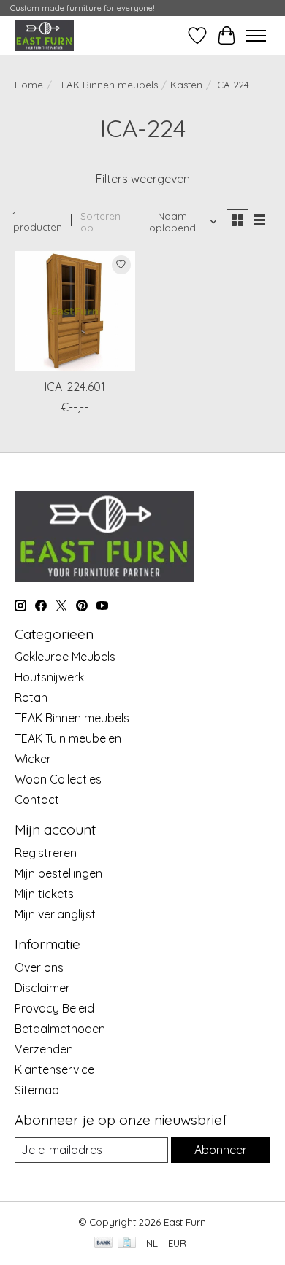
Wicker (33, 758)
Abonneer (220, 1149)
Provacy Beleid (54, 1008)
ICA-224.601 (75, 386)
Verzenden (44, 1049)
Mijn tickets (44, 893)
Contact (37, 799)
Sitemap (37, 1090)
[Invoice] (127, 1243)
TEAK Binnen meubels (107, 84)
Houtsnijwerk (49, 677)
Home (29, 84)
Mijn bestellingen (58, 873)
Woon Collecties (58, 779)
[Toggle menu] (255, 35)
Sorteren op (100, 221)
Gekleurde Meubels (65, 656)
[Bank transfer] (103, 1243)
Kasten (186, 84)
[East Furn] (44, 35)
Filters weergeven (143, 178)
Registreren (46, 853)
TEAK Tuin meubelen (68, 738)
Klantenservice (54, 1069)
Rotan (31, 697)
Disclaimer (42, 987)
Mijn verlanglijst (55, 914)
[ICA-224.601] (75, 311)
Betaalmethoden (60, 1028)
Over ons (39, 967)
